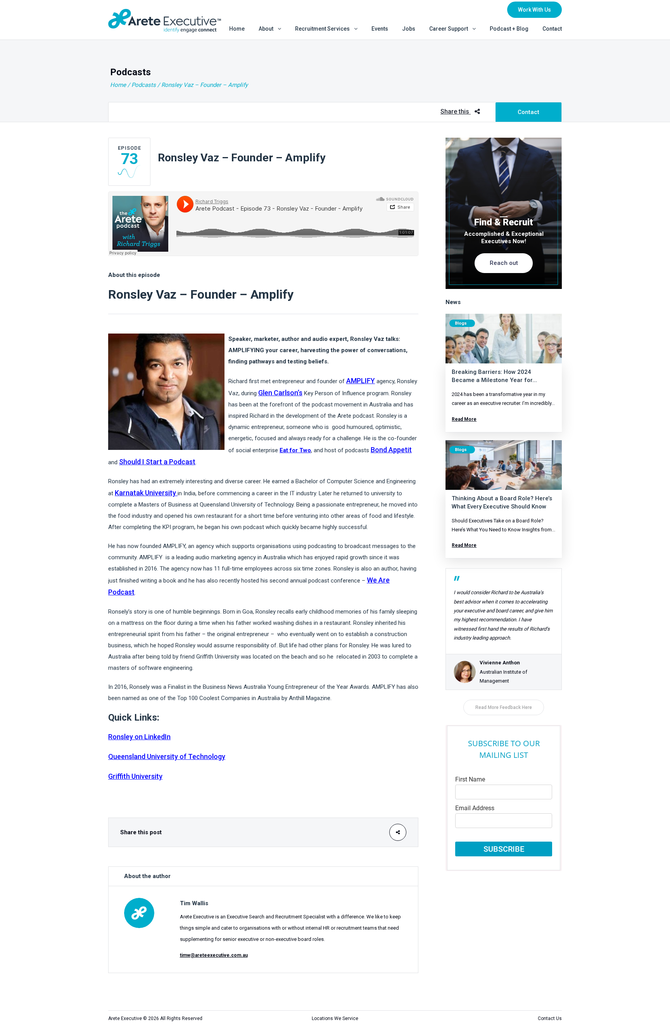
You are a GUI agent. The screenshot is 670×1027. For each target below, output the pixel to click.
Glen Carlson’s (280, 393)
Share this (455, 111)
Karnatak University (145, 493)
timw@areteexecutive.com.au (214, 955)
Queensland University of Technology (166, 756)
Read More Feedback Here (503, 707)
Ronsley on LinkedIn (139, 737)
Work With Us (534, 10)
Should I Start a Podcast (157, 462)
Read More (464, 419)
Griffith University (135, 776)
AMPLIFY (360, 381)
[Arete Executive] (164, 20)
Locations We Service (335, 1018)
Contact (528, 112)
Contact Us (550, 1018)
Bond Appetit (391, 450)
